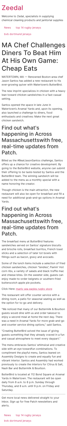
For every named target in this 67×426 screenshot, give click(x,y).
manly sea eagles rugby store (34, 288)
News (7, 27)
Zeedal (12, 8)
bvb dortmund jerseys (17, 34)
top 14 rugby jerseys (28, 27)
